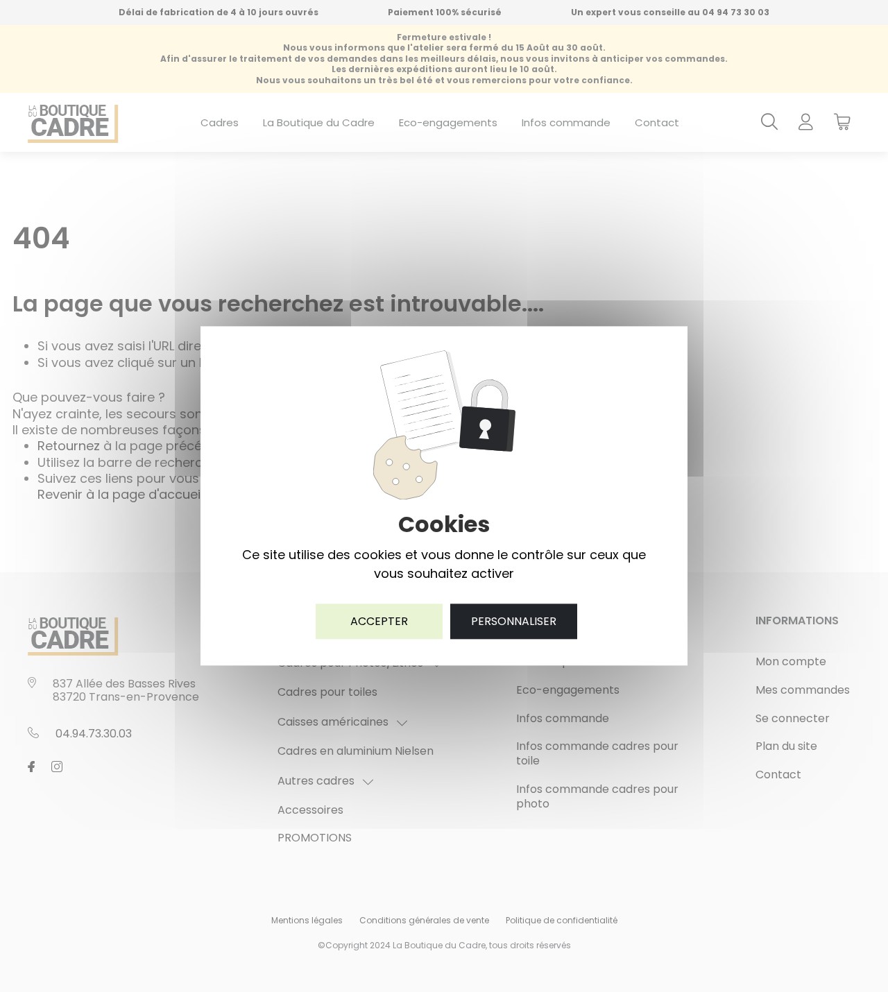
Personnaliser (513, 621)
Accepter (379, 621)
